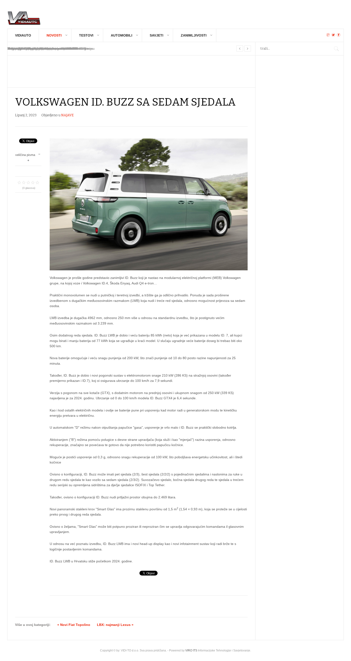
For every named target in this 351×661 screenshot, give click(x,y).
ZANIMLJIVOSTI (194, 35)
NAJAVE (67, 115)
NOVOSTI (54, 35)
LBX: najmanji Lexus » (115, 625)
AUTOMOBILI (121, 35)
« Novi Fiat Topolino (73, 625)
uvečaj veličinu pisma (28, 160)
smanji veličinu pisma (39, 153)
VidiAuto (23, 35)
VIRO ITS (191, 650)
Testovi (86, 35)
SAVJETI (156, 35)
